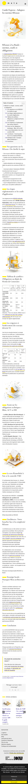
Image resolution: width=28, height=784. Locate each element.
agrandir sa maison (12, 222)
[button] (3, 712)
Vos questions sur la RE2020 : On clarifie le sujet (15, 110)
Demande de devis (6, 738)
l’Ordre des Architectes (16, 753)
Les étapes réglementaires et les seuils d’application (14, 114)
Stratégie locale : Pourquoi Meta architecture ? (14, 138)
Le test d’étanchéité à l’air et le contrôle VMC (15, 131)
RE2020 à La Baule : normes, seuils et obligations (13, 106)
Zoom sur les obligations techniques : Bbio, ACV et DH (14, 127)
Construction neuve (14, 676)
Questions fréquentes (7, 740)
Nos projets (4, 734)
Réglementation (10, 677)
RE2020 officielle (17, 198)
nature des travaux (10, 204)
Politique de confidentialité (8, 746)
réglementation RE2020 (10, 54)
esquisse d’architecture (15, 649)
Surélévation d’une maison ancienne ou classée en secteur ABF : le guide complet (6, 715)
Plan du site (4, 742)
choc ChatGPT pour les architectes (11, 538)
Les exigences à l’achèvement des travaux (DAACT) (15, 123)
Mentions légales (6, 744)
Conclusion (10, 141)
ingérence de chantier (14, 602)
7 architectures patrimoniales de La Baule (13, 617)
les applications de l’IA (19, 241)
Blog (2, 736)
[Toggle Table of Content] (22, 103)
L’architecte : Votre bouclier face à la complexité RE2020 (14, 135)
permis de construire (14, 555)
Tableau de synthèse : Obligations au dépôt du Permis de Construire (15, 118)
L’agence (3, 732)
